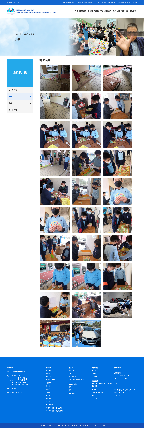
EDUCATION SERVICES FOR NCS (84, 2)
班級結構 (71, 370)
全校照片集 (24, 34)
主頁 (16, 34)
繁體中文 (16, 2)
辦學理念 (48, 370)
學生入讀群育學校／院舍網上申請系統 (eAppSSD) (119, 2)
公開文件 (94, 398)
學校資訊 (135, 2)
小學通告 (94, 376)
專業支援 (48, 392)
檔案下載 (95, 381)
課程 (70, 373)
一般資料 (48, 376)
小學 (32, 34)
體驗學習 (48, 389)
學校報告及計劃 (51, 379)
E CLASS (97, 2)
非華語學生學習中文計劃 (76, 379)
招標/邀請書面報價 (97, 392)
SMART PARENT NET (68, 2)
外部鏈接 (117, 368)
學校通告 (95, 368)
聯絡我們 (10, 368)
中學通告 (94, 373)
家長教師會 (13, 110)
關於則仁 (49, 368)
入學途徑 (48, 395)
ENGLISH (9, 2)
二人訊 (94, 389)
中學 (10, 103)
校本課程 (48, 386)
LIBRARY (103, 2)
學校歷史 (48, 373)
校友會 (48, 401)
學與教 (71, 368)
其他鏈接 (117, 373)
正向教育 (48, 383)
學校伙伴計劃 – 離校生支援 (54, 408)
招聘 (93, 395)
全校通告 (94, 370)
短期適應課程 (73, 376)
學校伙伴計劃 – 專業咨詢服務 (55, 411)
